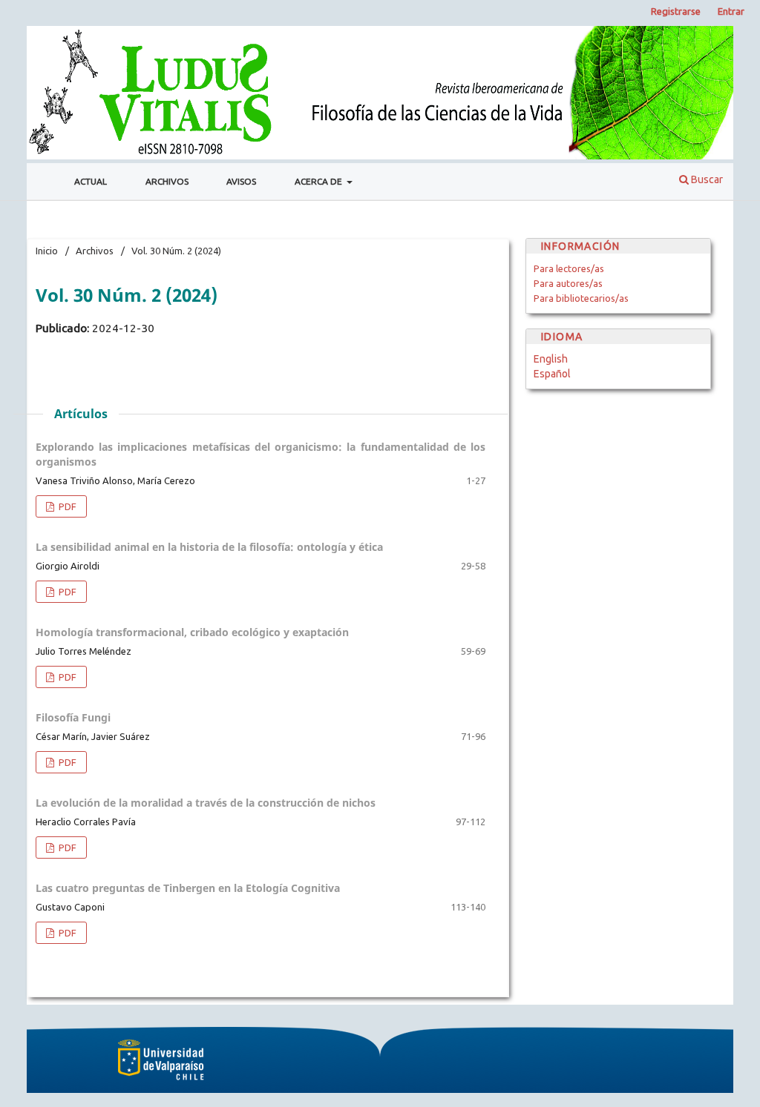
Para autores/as (568, 283)
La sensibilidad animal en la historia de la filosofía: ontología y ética (209, 547)
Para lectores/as (569, 268)
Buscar (706, 179)
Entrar (731, 11)
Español (552, 374)
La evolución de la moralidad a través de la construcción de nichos (206, 803)
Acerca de (319, 181)
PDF (66, 506)
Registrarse (676, 11)
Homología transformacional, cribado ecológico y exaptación (192, 632)
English (551, 359)
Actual (90, 181)
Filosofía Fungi (73, 717)
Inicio (47, 250)
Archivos (167, 181)
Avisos (241, 181)
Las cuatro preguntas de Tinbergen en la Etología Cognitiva (188, 888)
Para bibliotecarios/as (581, 298)
